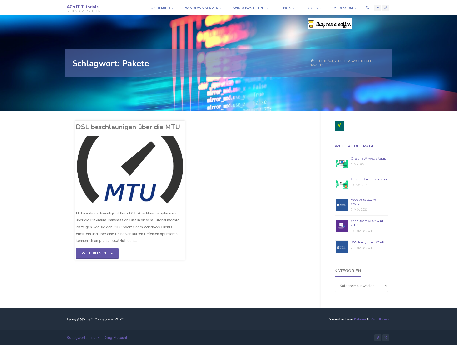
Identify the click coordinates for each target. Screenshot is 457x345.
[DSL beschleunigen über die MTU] (152, 171)
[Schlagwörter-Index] (377, 8)
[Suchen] (367, 8)
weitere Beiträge (354, 146)
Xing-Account (116, 337)
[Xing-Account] (385, 8)
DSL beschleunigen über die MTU (128, 127)
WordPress (380, 319)
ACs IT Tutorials (83, 7)
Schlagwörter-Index (83, 337)
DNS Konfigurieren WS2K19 (369, 242)
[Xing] (339, 126)
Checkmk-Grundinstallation (369, 179)
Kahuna (359, 319)
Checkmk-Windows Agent (368, 159)
